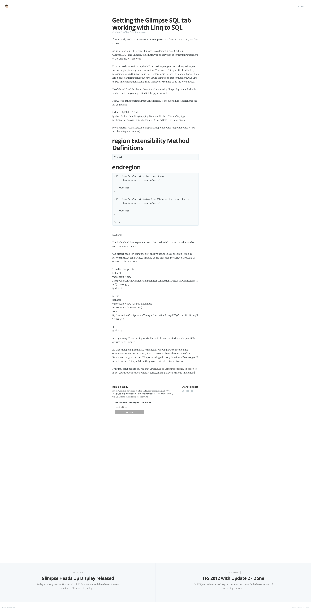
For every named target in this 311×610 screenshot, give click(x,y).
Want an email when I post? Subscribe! (133, 402)
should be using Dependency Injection (174, 368)
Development (140, 32)
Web (132, 32)
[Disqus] (155, 450)
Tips (127, 32)
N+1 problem (134, 58)
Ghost (307, 608)
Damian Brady (120, 386)
